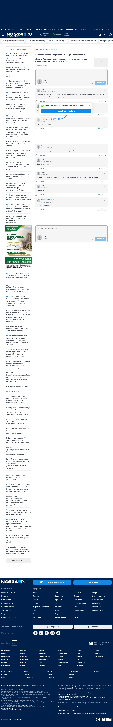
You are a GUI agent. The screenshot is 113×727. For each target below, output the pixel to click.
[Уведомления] (105, 35)
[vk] (41, 633)
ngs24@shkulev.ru (26, 705)
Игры (107, 29)
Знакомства (21, 29)
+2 (99, 114)
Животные (37, 614)
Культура (58, 600)
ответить (41, 101)
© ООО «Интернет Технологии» (11, 719)
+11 (99, 209)
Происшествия (80, 603)
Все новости (18, 49)
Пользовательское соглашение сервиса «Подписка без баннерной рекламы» (82, 713)
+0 (99, 101)
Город (35, 603)
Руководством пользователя (67, 694)
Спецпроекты (97, 610)
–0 (105, 101)
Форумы (38, 29)
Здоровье (37, 617)
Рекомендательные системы (67, 710)
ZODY (89, 29)
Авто (35, 593)
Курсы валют (80, 29)
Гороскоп (69, 29)
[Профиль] (110, 35)
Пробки (57, 35)
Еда (34, 610)
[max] (52, 633)
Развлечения (79, 610)
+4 (99, 155)
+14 (99, 181)
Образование (60, 617)
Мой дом (58, 607)
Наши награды (7, 603)
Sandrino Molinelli (46, 199)
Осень (76, 596)
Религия (77, 614)
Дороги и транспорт (41, 607)
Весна (35, 600)
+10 (99, 168)
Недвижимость (7, 29)
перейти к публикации (48, 49)
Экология (96, 603)
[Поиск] (99, 35)
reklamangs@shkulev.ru (73, 687)
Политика (78, 600)
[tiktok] (58, 633)
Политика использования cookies (68, 707)
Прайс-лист (5, 596)
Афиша (61, 29)
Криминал (59, 596)
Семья (76, 617)
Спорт (94, 593)
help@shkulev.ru (16, 710)
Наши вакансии (7, 607)
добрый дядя (45, 119)
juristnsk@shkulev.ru (7, 708)
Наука (57, 610)
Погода (30, 29)
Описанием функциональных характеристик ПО (73, 696)
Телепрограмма (49, 29)
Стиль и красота (98, 596)
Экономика (96, 607)
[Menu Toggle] (2, 35)
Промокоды (98, 29)
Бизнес (36, 596)
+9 (99, 195)
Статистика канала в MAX (11, 617)
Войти (45, 82)
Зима (57, 593)
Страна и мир (97, 600)
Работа (76, 607)
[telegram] (35, 633)
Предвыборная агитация (11, 614)
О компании (6, 600)
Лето (57, 603)
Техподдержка (6, 610)
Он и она (77, 593)
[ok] (47, 633)
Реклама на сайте (8, 593)
